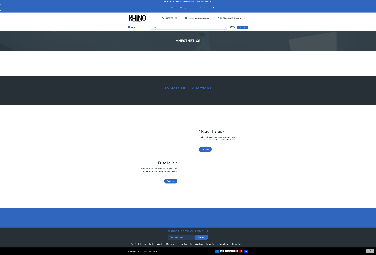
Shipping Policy (236, 244)
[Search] (225, 27)
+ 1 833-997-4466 (171, 18)
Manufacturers (171, 244)
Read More (205, 149)
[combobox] (189, 27)
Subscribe (201, 237)
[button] (132, 27)
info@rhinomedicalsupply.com (198, 18)
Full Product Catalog (156, 244)
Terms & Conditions (196, 244)
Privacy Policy (211, 244)
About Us (134, 244)
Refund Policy (224, 244)
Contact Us (183, 244)
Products (143, 244)
